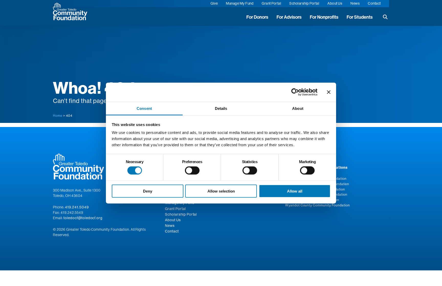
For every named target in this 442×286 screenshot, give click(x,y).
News (355, 3)
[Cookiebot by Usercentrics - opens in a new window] (295, 92)
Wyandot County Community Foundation (317, 205)
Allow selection (221, 191)
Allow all (294, 191)
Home (57, 115)
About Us (334, 3)
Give (214, 3)
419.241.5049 (77, 207)
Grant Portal (271, 3)
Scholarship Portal (304, 3)
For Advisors (289, 17)
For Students (360, 17)
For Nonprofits (324, 17)
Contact (374, 3)
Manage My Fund (239, 3)
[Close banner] (328, 92)
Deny (147, 191)
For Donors (257, 17)
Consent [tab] (144, 108)
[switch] (192, 170)
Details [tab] (221, 108)
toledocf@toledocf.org (83, 218)
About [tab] (297, 108)
